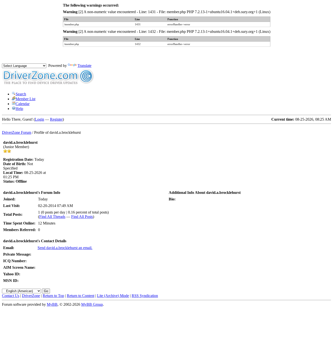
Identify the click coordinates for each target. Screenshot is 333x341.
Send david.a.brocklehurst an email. (65, 248)
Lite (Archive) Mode (113, 296)
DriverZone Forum (16, 132)
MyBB (52, 304)
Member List (25, 99)
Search (21, 94)
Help (19, 109)
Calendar (22, 104)
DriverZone (31, 296)
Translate (84, 65)
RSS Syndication (145, 296)
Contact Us (10, 296)
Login (39, 119)
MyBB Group (92, 304)
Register (56, 119)
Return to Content (80, 296)
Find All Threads (52, 217)
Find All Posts (82, 217)
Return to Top (53, 296)
